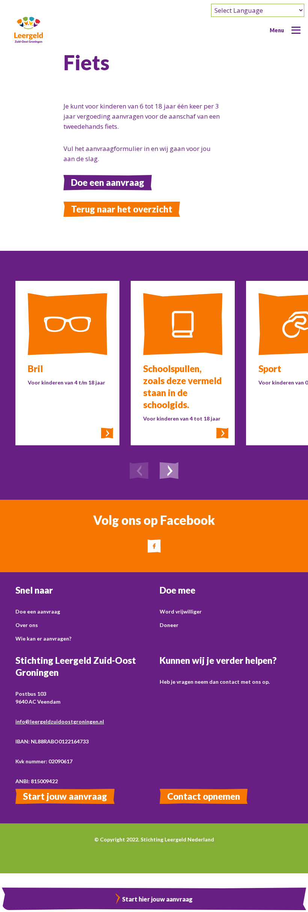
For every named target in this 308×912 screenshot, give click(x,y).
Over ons (26, 625)
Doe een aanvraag (107, 182)
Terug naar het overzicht (121, 209)
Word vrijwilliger (181, 611)
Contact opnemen (203, 796)
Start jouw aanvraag (65, 796)
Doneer (169, 625)
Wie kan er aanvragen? (43, 638)
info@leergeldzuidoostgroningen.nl (59, 721)
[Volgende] (169, 471)
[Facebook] (154, 546)
